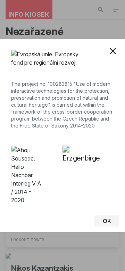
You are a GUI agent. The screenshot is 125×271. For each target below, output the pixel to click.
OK (107, 220)
